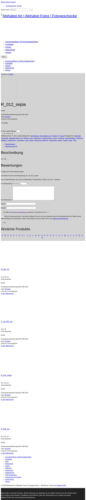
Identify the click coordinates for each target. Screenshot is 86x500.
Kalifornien (12, 140)
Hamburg (79, 138)
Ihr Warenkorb (14, 6)
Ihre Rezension (7, 200)
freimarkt (61, 138)
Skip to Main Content (8, 2)
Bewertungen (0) (11, 146)
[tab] (45, 144)
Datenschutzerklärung (20, 212)
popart (60, 140)
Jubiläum (4, 140)
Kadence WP (61, 485)
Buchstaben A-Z (45, 136)
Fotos (55, 138)
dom (31, 138)
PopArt (10, 74)
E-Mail (3, 208)
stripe (70, 140)
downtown (37, 138)
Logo (26, 140)
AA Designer (34, 136)
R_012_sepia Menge (8, 131)
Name (31, 140)
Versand (7, 117)
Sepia (62, 136)
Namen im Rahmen (41, 140)
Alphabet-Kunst (14, 138)
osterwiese (53, 140)
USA (74, 140)
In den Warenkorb (7, 133)
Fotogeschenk (47, 138)
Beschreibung (10, 144)
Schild (65, 140)
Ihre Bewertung (7, 183)
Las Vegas (20, 140)
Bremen (26, 138)
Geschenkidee (70, 138)
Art (22, 138)
